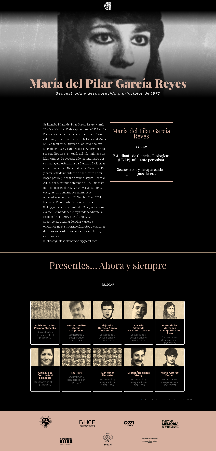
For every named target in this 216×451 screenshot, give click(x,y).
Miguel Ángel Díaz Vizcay (138, 374)
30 (174, 399)
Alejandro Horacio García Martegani (107, 328)
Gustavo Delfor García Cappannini (76, 328)
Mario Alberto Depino (170, 374)
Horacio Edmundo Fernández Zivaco (138, 328)
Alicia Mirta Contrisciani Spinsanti (45, 375)
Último (189, 399)
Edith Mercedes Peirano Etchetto (45, 327)
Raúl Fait (76, 372)
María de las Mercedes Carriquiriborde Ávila (170, 329)
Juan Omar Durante (107, 374)
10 (164, 399)
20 (169, 399)
